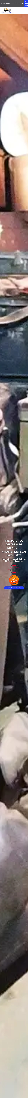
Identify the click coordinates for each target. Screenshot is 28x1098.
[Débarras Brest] (9, 10)
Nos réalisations (14, 588)
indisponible (7, 3)
